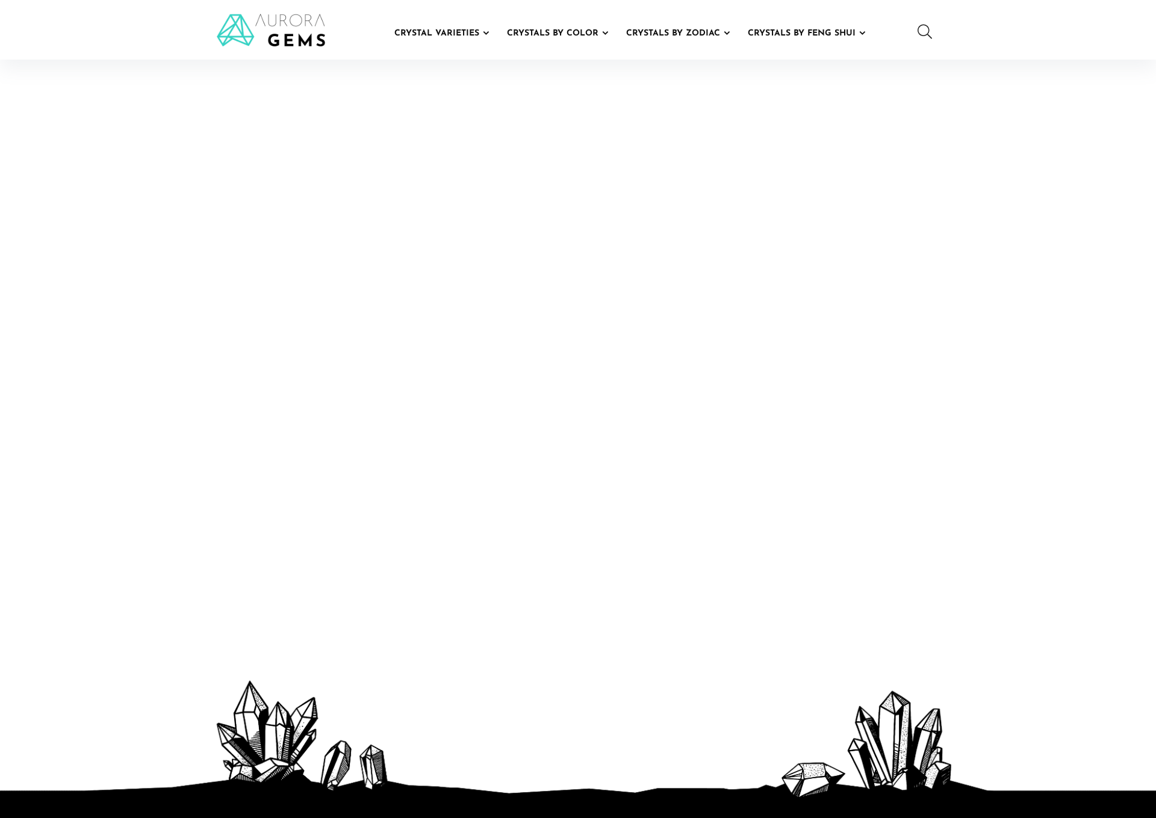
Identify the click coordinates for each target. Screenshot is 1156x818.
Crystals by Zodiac (673, 33)
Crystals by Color (552, 33)
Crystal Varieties (436, 33)
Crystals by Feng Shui (802, 33)
